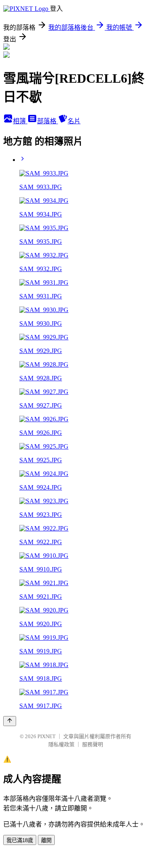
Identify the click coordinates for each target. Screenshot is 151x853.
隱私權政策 (61, 744)
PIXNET (46, 736)
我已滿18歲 (19, 840)
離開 (46, 840)
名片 (74, 121)
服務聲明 (92, 744)
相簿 (20, 121)
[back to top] (9, 721)
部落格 (47, 121)
